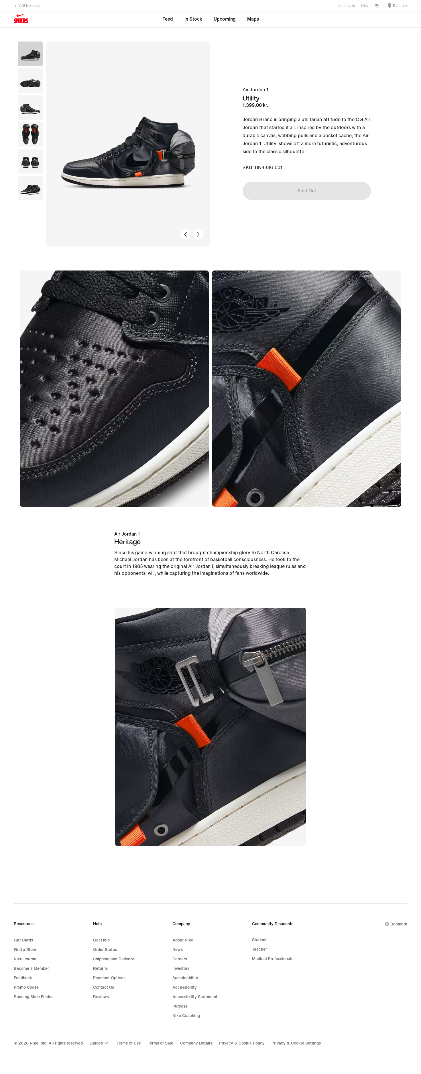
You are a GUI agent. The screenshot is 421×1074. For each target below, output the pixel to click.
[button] (30, 80)
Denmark (398, 924)
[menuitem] (100, 1043)
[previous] (185, 234)
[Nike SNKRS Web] (21, 19)
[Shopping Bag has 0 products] (377, 6)
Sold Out (306, 190)
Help (364, 5)
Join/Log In (346, 6)
